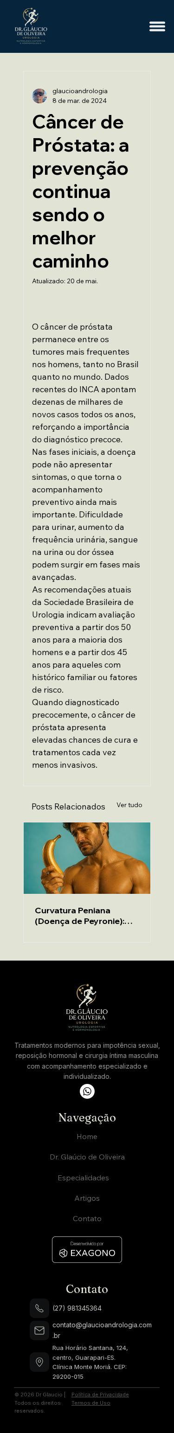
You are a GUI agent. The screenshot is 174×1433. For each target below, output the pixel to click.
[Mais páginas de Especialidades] (114, 1177)
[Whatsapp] (87, 1091)
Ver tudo (129, 805)
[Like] (39, 1308)
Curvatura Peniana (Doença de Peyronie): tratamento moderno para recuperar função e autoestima (84, 915)
